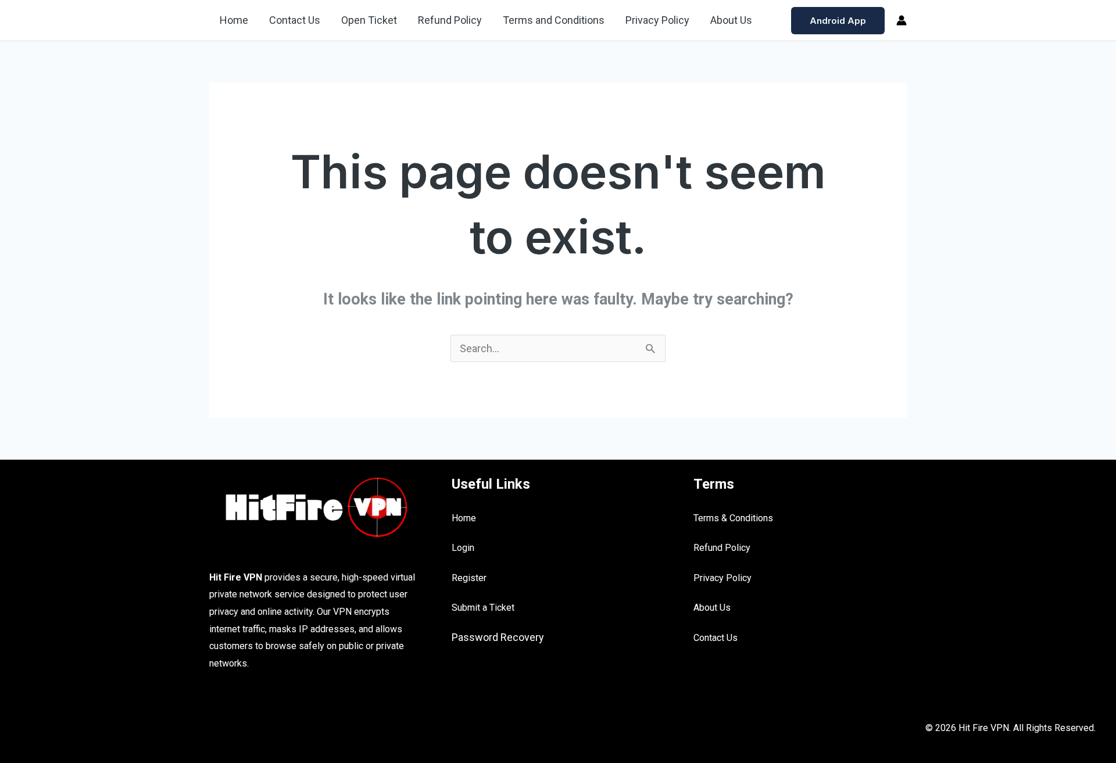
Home (234, 20)
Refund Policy (450, 20)
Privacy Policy (657, 20)
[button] (838, 20)
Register (469, 577)
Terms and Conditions (553, 20)
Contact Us (294, 20)
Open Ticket (369, 20)
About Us (731, 20)
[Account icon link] (901, 20)
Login (463, 547)
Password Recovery (498, 637)
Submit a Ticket (483, 607)
